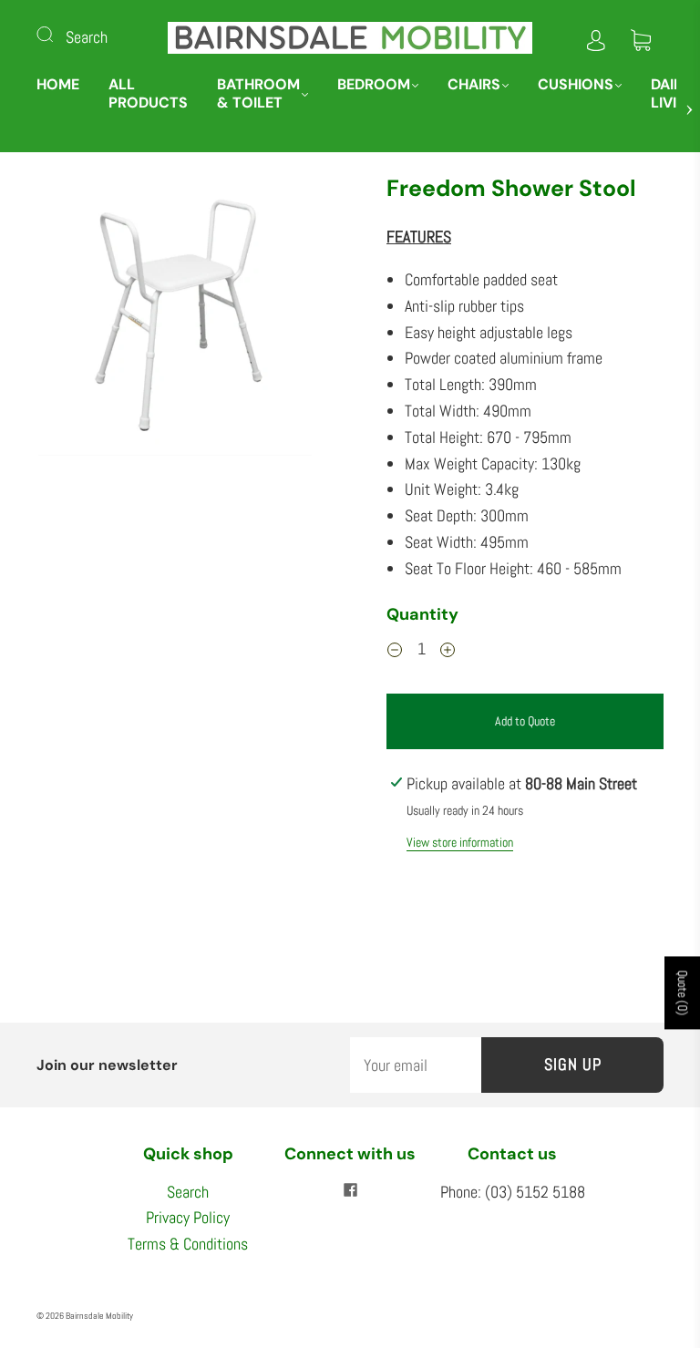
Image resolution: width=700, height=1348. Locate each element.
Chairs (474, 85)
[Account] (596, 37)
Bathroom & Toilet (258, 94)
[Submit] (56, 34)
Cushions (575, 85)
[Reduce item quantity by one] (395, 652)
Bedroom (373, 85)
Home (57, 85)
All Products (148, 94)
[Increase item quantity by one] (447, 652)
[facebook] (350, 1190)
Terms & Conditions (188, 1243)
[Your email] (415, 1065)
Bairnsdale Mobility (99, 1316)
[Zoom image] (175, 318)
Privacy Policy (188, 1217)
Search (87, 36)
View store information (460, 842)
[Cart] (641, 37)
